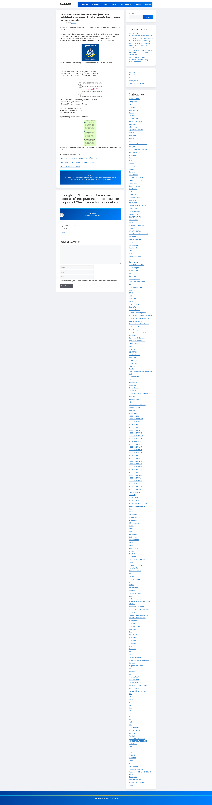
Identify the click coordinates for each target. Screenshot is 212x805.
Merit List (132, 410)
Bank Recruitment (135, 152)
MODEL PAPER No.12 (135, 467)
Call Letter (137, 4)
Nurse (131, 546)
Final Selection (134, 248)
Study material (126, 4)
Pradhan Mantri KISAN (136, 607)
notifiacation (133, 534)
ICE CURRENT (133, 352)
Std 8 (130, 716)
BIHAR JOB (132, 155)
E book (131, 228)
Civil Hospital (133, 195)
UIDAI (130, 764)
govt (130, 273)
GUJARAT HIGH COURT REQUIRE (139, 318)
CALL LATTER (133, 169)
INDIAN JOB (132, 363)
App (130, 141)
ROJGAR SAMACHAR (135, 657)
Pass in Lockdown (135, 571)
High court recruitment (137, 341)
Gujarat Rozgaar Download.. (139, 332)
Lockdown (132, 391)
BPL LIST (131, 164)
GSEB (130, 296)
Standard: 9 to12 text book (138, 691)
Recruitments (133, 643)
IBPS (130, 346)
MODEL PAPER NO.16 (135, 470)
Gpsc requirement (135, 287)
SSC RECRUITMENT (135, 683)
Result (105, 4)
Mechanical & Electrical (137, 405)
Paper (131, 562)
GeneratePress (114, 798)
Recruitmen (133, 638)
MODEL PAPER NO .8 (135, 439)
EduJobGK (65, 4)
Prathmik (132, 612)
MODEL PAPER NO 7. (135, 458)
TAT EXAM (132, 736)
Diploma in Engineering (137, 225)
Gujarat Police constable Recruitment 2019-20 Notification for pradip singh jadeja (91, 177)
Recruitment (95, 4)
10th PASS (132, 107)
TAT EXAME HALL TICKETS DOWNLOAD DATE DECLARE (138, 740)
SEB (130, 674)
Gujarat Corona (134, 310)
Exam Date (132, 242)
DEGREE (131, 223)
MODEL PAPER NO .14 (135, 425)
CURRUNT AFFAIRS (135, 217)
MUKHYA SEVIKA (134, 501)
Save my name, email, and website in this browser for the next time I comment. (89, 281)
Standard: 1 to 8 (134, 688)
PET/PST (131, 585)
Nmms (131, 526)
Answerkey (132, 138)
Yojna (131, 785)
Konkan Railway (134, 377)
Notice (131, 531)
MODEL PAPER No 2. (135, 444)
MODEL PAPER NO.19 (135, 475)
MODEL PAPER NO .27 (136, 436)
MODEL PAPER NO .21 (135, 433)
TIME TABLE (132, 758)
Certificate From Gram (137, 180)
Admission (132, 124)
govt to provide (134, 279)
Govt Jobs (132, 276)
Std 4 (131, 705)
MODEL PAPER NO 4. (135, 453)
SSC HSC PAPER (134, 680)
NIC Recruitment (134, 523)
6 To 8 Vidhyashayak (136, 121)
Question (132, 624)
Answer (131, 133)
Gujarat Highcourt (135, 321)
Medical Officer (134, 408)
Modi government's (136, 492)
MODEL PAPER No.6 (135, 489)
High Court (132, 335)
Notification (133, 537)
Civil (130, 192)
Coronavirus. (133, 209)
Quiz (130, 632)
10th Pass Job (133, 110)
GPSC (131, 285)
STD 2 (131, 699)
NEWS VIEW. (133, 520)
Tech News (133, 744)
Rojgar (131, 654)
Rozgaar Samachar (136, 666)
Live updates (133, 388)
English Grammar (135, 240)
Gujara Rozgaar (134, 307)
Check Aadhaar (134, 183)
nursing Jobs (133, 548)
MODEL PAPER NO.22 (135, 481)
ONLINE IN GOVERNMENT (137, 560)
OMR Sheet (132, 557)
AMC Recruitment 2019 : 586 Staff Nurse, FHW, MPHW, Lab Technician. (91, 179)
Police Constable (135, 593)
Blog (91, 176)
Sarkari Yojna (133, 671)
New (130, 509)
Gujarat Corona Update (137, 313)
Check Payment (134, 186)
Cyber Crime (133, 220)
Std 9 (130, 719)
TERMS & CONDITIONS (136, 83)
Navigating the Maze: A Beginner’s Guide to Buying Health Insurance (138, 60)
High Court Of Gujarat (136, 338)
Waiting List (133, 777)
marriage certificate (136, 399)
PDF (130, 574)
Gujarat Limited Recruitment (139, 324)
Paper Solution (134, 568)
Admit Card (133, 127)
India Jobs (132, 358)
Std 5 (130, 708)
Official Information (136, 554)
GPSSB (131, 293)
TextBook (132, 755)
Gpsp (130, 290)
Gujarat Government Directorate (140, 315)
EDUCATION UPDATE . (136, 231)
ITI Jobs (131, 369)
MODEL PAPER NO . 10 (136, 419)
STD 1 (130, 694)
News (114, 4)
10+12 (130, 104)
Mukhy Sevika (133, 498)
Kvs (130, 380)
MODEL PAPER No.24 (135, 486)
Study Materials (134, 730)
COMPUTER (132, 200)
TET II (130, 749)
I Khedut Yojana (134, 344)
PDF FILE (131, 576)
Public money (133, 621)
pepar (131, 582)
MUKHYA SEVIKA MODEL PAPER (139, 503)
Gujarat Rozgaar (135, 330)
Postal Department (135, 599)
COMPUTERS (133, 203)
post (130, 596)
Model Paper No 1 (135, 441)
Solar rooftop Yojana (136, 677)
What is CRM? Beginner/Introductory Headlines (140, 35)
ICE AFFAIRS (132, 349)
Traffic (131, 761)
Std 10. (131, 697)
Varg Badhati (133, 766)
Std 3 (130, 702)
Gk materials (133, 262)
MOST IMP (132, 495)
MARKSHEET (132, 396)
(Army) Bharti (133, 102)
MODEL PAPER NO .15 (135, 427)
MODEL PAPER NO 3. (135, 450)
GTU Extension (134, 304)
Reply (63, 232)
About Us (132, 72)
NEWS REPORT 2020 (135, 517)
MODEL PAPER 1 (134, 416)
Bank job (132, 147)
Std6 (130, 722)
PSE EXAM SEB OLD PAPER (137, 618)
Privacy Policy (134, 81)
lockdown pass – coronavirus (139, 394)
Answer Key (133, 135)
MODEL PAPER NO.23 (135, 484)
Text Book (132, 752)
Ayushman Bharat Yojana (138, 144)
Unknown (93, 214)
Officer (131, 551)
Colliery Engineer (135, 197)
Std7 (130, 725)
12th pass (148, 4)
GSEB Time (132, 299)
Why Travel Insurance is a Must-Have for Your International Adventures (140, 52)
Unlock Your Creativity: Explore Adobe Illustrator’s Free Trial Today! (139, 45)
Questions (132, 629)
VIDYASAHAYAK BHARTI (136, 769)
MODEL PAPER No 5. (135, 455)
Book (130, 161)
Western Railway (135, 780)
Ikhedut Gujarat (134, 355)
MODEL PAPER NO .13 (135, 422)
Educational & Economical (138, 234)
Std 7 (130, 714)
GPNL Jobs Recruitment (137, 282)
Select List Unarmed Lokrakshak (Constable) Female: (78, 158)
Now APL (132, 543)
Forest (131, 251)
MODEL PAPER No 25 (135, 447)
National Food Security (137, 506)
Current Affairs (134, 214)
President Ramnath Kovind (138, 615)
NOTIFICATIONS (134, 540)
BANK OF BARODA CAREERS (138, 150)
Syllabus (132, 733)
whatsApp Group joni (136, 782)
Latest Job (132, 385)
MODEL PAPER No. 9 (135, 464)
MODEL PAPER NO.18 (135, 472)
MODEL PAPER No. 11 (135, 461)
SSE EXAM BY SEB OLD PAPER (138, 685)
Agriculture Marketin (136, 130)
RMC (130, 652)
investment (133, 366)
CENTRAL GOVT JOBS (136, 178)
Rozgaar (132, 663)
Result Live (132, 649)
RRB (130, 669)
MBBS (130, 402)
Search (131, 14)
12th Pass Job (133, 119)
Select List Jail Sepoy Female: (70, 167)
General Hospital (135, 256)
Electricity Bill (133, 237)
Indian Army (133, 361)
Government (83, 4)
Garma (131, 254)
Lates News (133, 382)
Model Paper (133, 413)
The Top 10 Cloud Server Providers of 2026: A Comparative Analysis (141, 40)
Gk (130, 259)
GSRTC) (131, 301)
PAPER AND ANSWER (135, 565)
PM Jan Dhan (133, 588)
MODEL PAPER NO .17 (135, 430)
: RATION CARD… (134, 99)
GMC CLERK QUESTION (136, 265)
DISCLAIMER (132, 78)
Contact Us (133, 75)
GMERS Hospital (134, 268)
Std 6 (130, 711)
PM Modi (132, 591)
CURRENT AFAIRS (134, 211)
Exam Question (134, 245)
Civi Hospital (133, 189)
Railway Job (133, 635)
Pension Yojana (134, 579)
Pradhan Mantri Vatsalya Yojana (140, 609)
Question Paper (134, 626)
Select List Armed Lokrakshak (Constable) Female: (77, 163)
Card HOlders (133, 175)
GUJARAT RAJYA (134, 327)
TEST (130, 747)
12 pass (131, 113)
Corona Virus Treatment (137, 206)
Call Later (132, 166)
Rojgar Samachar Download (139, 660)
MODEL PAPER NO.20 (135, 478)
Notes (131, 529)
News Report (133, 515)
